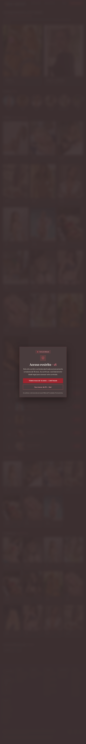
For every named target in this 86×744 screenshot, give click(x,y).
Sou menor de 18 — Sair (43, 387)
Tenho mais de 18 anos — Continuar (43, 381)
